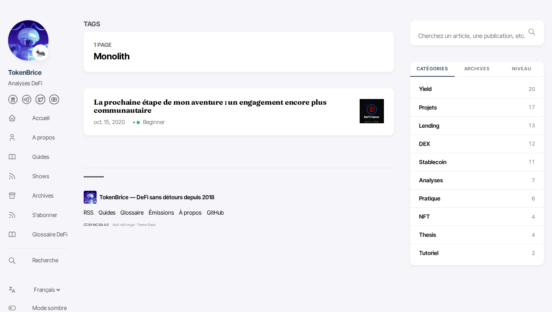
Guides (107, 212)
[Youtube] (54, 102)
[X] (40, 102)
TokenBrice (25, 72)
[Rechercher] (532, 32)
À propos (190, 212)
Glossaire (131, 212)
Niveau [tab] (521, 69)
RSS (88, 212)
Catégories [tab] (432, 69)
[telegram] (27, 102)
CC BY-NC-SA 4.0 (96, 225)
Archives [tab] (477, 69)
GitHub (215, 212)
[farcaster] (13, 102)
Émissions (161, 212)
